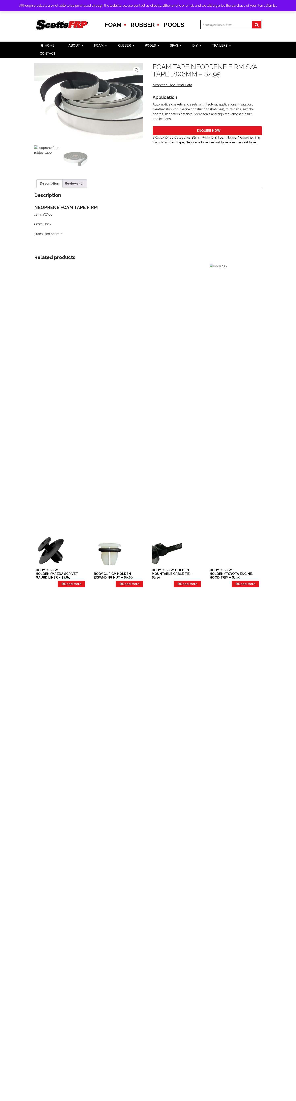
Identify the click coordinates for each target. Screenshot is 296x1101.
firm (164, 142)
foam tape (176, 142)
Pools (174, 24)
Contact (48, 53)
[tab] (49, 183)
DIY (195, 45)
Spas (174, 45)
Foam (113, 24)
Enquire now (208, 131)
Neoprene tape (196, 142)
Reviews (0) (74, 183)
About (74, 45)
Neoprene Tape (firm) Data (172, 85)
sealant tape (218, 142)
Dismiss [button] (271, 5)
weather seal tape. (242, 142)
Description (49, 183)
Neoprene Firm (249, 137)
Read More (72, 584)
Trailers (220, 45)
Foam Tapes (227, 137)
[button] (136, 70)
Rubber (142, 24)
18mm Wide (201, 137)
